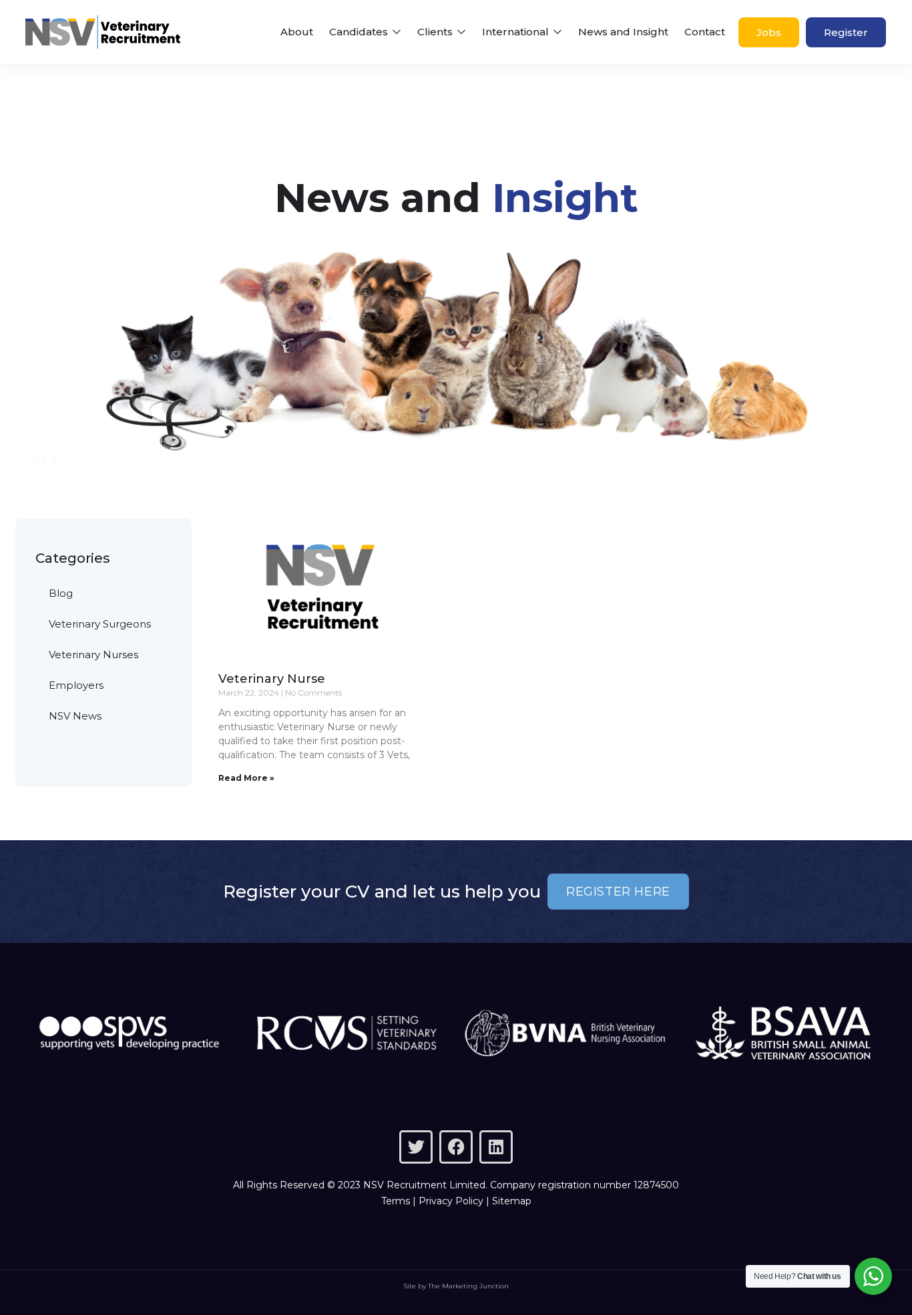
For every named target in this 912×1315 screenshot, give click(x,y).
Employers (76, 685)
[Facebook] (456, 1147)
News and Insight (623, 31)
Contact (704, 31)
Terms (395, 1201)
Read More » (246, 778)
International (516, 31)
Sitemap (511, 1201)
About (296, 31)
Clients (436, 31)
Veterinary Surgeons (100, 623)
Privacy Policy (451, 1201)
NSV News (75, 716)
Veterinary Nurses (93, 654)
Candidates (360, 31)
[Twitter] (416, 1147)
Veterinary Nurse (271, 679)
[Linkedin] (496, 1147)
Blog (61, 593)
